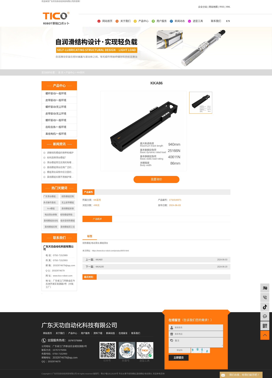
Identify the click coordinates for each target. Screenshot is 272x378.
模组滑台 (104, 243)
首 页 (60, 72)
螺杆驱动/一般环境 (55, 93)
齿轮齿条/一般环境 (55, 127)
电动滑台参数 (51, 214)
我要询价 (156, 179)
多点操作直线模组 (51, 202)
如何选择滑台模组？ (57, 157)
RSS (222, 7)
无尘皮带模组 (68, 202)
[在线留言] (264, 316)
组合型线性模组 (67, 220)
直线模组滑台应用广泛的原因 (61, 167)
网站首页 (107, 21)
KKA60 (99, 259)
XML (228, 7)
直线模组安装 (68, 208)
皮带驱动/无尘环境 (55, 113)
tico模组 (51, 208)
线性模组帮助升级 (67, 214)
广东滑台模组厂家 (51, 196)
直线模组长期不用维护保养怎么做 (61, 177)
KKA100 (100, 266)
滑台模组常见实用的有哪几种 (61, 162)
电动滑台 (95, 243)
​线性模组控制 (68, 196)
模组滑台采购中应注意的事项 (61, 172)
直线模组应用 (51, 227)
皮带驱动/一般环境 (55, 100)
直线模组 (140, 374)
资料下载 (98, 333)
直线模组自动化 (51, 220)
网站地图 (213, 7)
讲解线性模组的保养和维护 (60, 152)
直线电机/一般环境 (55, 133)
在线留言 (123, 333)
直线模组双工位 (67, 227)
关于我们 (125, 21)
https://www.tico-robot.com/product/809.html (110, 251)
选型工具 (198, 21)
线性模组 (86, 243)
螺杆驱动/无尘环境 (55, 107)
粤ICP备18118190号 (109, 374)
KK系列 (80, 72)
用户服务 (162, 21)
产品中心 (144, 21)
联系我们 (216, 21)
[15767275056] (264, 297)
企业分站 (202, 7)
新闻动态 (180, 21)
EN (228, 21)
